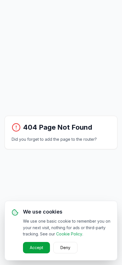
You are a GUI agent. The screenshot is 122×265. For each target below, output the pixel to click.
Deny (65, 247)
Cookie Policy (69, 233)
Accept (36, 247)
